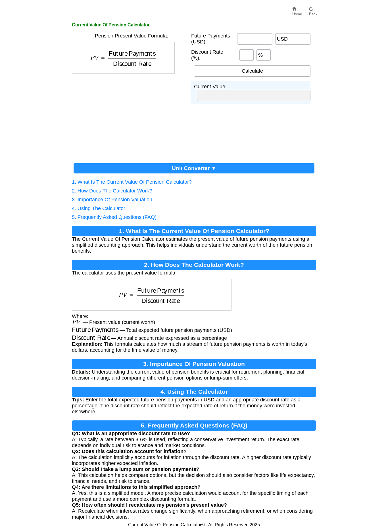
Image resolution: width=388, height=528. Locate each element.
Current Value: (210, 86)
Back (313, 12)
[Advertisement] (128, 116)
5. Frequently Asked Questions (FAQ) (114, 217)
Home (297, 12)
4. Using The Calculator (98, 208)
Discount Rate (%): (207, 55)
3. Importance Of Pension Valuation (112, 199)
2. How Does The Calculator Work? (112, 191)
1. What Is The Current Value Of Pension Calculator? (132, 182)
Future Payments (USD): (210, 39)
